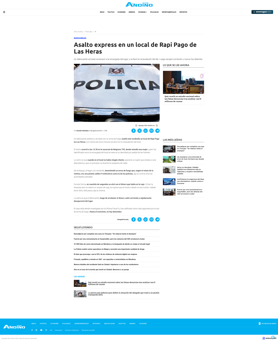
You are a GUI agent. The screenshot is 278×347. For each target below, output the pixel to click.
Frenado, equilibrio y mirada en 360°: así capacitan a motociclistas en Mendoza (105, 259)
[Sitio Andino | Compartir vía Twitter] (139, 131)
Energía (132, 12)
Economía (121, 12)
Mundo (132, 323)
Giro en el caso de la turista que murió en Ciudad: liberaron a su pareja (101, 269)
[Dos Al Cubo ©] (269, 339)
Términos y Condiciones (72, 330)
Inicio (102, 12)
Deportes (183, 12)
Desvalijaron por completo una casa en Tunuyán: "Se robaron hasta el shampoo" (105, 234)
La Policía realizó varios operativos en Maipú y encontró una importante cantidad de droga (109, 249)
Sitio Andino (79, 31)
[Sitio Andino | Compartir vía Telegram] (157, 131)
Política (111, 12)
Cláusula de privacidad (88, 330)
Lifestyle (122, 323)
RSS (51, 330)
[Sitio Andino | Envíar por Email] (151, 131)
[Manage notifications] (273, 337)
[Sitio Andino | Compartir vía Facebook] (133, 131)
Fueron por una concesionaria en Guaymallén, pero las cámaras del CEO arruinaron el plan (109, 239)
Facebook (32, 330)
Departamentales (169, 12)
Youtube (41, 330)
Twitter (36, 330)
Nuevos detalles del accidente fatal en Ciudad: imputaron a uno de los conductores (106, 264)
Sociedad (142, 12)
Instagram (46, 330)
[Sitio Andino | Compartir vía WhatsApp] (145, 131)
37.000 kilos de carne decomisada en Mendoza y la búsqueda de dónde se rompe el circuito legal (112, 244)
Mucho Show (109, 323)
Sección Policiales (82, 131)
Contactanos (58, 330)
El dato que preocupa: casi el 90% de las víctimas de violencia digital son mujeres (105, 254)
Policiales (154, 12)
